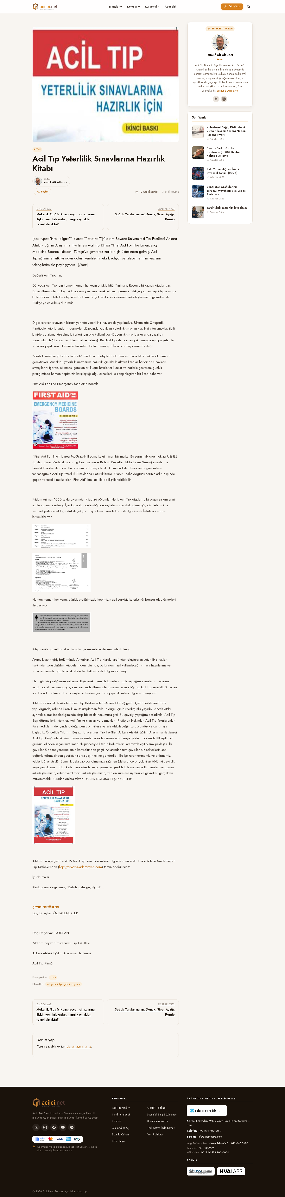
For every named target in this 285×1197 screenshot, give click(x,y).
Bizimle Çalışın (120, 1134)
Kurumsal (151, 6)
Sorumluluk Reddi (157, 1121)
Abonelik (170, 6)
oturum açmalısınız (78, 1046)
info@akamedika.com (210, 1137)
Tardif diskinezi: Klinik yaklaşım (227, 208)
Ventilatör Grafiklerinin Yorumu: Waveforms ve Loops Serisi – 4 (226, 190)
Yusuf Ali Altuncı (220, 54)
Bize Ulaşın (118, 1141)
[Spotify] (71, 1127)
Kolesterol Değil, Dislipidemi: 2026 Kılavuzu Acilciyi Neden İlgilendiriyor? (226, 131)
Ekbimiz (116, 1121)
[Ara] (248, 7)
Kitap (37, 149)
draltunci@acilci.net (227, 91)
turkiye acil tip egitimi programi (63, 984)
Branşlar (114, 6)
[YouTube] (62, 1127)
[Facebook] (54, 1127)
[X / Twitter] (216, 99)
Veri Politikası (155, 1134)
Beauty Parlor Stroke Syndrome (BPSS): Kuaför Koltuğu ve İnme (223, 152)
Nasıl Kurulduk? (121, 1114)
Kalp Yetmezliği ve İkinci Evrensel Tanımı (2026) (223, 171)
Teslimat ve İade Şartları (161, 1128)
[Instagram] (224, 99)
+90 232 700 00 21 (210, 1131)
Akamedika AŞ (120, 1128)
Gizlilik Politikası (156, 1108)
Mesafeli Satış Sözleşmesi (162, 1114)
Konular (132, 6)
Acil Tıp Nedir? (121, 1108)
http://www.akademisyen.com (80, 867)
